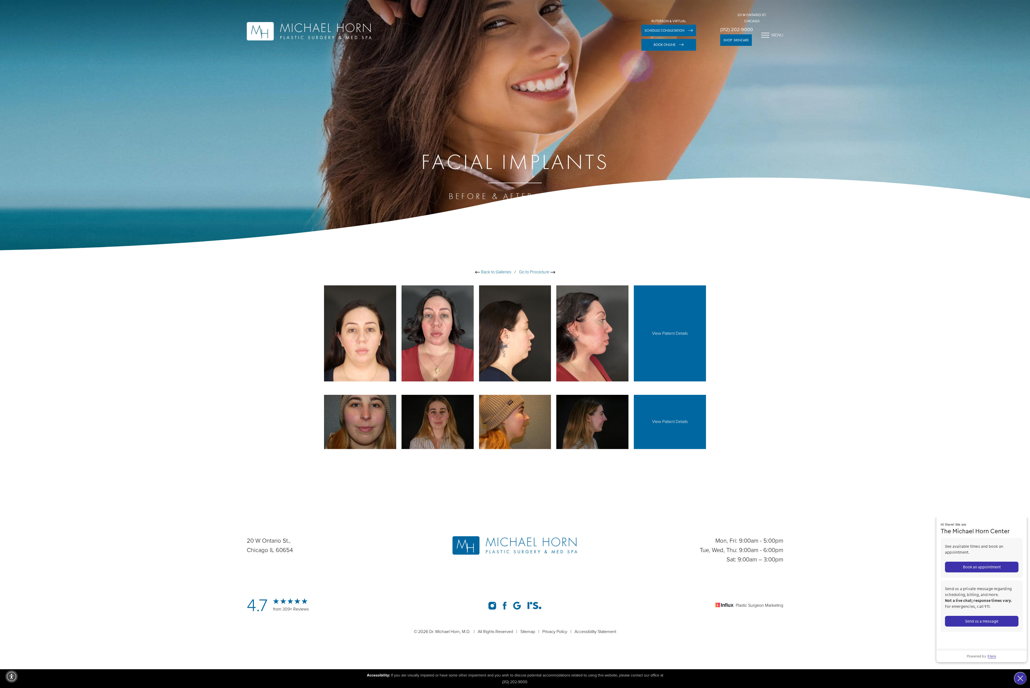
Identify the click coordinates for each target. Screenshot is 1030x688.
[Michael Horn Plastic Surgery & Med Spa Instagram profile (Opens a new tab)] (492, 606)
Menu (777, 35)
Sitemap (527, 631)
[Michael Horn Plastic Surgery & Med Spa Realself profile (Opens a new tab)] (534, 605)
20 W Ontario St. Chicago (751, 18)
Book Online (664, 44)
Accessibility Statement (595, 631)
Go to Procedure (534, 272)
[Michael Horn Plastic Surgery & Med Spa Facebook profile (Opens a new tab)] (504, 606)
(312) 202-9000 (736, 29)
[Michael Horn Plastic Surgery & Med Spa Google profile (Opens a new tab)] (517, 606)
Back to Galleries (495, 272)
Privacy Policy (554, 631)
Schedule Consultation (665, 30)
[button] (11, 676)
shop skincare (736, 40)
